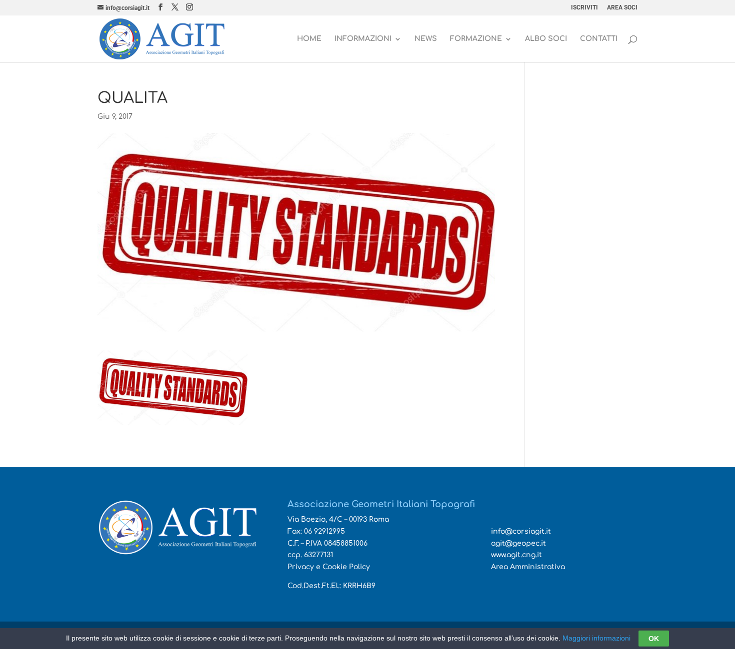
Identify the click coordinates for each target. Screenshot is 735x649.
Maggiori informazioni (596, 638)
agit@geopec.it (518, 543)
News (425, 38)
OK (653, 639)
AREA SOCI (622, 7)
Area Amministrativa (528, 567)
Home (309, 38)
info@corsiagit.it (521, 531)
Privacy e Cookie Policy (329, 567)
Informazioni (363, 38)
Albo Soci (546, 38)
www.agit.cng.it (516, 555)
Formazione (476, 38)
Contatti (599, 38)
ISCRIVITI (584, 7)
